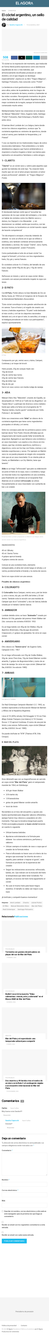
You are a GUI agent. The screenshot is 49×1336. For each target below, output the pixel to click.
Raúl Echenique (9, 909)
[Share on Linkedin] (36, 58)
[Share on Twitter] (21, 58)
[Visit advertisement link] (24, 1268)
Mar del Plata (37, 906)
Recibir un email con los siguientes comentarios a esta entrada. (23, 1226)
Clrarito (26, 902)
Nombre (6, 1180)
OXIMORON (12, 10)
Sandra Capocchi (16, 25)
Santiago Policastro (25, 909)
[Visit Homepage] (24, 3)
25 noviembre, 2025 (12, 1091)
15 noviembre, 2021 (33, 25)
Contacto (24, 1325)
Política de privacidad (9, 1325)
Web (3, 1201)
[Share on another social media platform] (43, 58)
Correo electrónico (10, 1190)
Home (4, 10)
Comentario (7, 1150)
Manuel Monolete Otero (20, 906)
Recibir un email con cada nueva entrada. (18, 1235)
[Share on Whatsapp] (29, 58)
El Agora (10, 1329)
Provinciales (10, 949)
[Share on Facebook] (14, 58)
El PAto (5, 906)
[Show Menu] (3, 3)
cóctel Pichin (37, 902)
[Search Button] (46, 3)
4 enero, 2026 (10, 1044)
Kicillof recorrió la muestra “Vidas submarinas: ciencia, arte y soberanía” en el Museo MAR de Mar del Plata (24, 996)
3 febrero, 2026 (11, 957)
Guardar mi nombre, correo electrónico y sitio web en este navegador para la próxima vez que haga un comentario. (25, 1213)
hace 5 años (14, 1108)
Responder (7, 1115)
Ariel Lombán (15, 902)
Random (8, 1035)
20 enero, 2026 (11, 1002)
